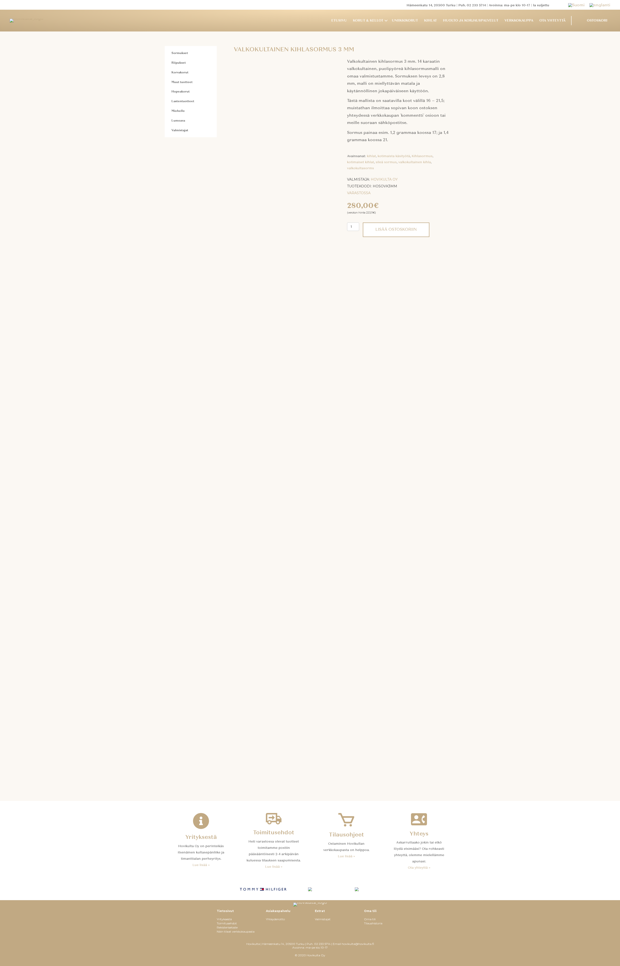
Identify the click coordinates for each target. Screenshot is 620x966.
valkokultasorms (360, 168)
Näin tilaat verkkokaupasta (236, 931)
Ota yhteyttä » (419, 868)
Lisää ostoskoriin (396, 229)
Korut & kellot (368, 20)
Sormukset (179, 53)
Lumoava (178, 121)
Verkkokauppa (518, 20)
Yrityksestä (224, 919)
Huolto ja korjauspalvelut (470, 20)
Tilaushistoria (373, 923)
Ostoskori (597, 20)
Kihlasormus (422, 156)
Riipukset (178, 63)
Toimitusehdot (227, 923)
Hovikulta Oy (384, 179)
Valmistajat (179, 130)
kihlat (371, 156)
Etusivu (339, 20)
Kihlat (430, 20)
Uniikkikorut (405, 20)
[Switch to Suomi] (578, 5)
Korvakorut (179, 72)
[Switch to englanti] (599, 5)
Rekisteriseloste (227, 927)
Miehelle (178, 111)
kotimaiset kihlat (360, 162)
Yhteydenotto (275, 919)
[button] (386, 21)
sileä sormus (386, 162)
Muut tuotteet (182, 82)
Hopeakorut (180, 91)
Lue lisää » (201, 865)
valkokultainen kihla (414, 162)
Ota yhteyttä (552, 20)
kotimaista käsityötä (394, 156)
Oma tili (370, 919)
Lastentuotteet (182, 101)
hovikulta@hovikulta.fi (358, 944)
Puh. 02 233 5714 (472, 5)
